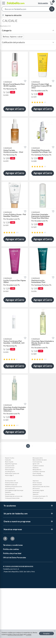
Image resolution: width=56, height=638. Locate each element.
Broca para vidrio (38, 458)
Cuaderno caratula (38, 465)
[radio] (32, 102)
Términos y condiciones (13, 545)
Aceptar (46, 633)
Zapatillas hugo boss (11, 463)
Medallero (8, 492)
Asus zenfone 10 (10, 488)
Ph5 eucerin (36, 488)
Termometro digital (38, 490)
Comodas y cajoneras (39, 471)
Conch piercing (37, 462)
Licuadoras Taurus (38, 498)
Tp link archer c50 (10, 480)
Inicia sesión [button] (43, 3)
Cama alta (8, 460)
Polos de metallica (38, 475)
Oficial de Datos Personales (14, 557)
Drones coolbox (9, 494)
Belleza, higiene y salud (13, 37)
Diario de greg (37, 473)
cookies (28, 634)
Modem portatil (37, 484)
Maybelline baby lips (11, 484)
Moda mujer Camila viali (12, 473)
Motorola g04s (9, 469)
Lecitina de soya (9, 467)
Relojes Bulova (37, 469)
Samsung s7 (36, 492)
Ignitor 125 (36, 463)
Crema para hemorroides (12, 498)
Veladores (35, 467)
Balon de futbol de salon (40, 460)
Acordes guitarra (10, 471)
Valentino (35, 494)
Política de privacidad (12, 553)
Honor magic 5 (9, 475)
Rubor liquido (9, 462)
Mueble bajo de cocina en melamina (14, 496)
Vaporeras (36, 480)
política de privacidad (15, 634)
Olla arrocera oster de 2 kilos (41, 486)
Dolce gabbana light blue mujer (14, 490)
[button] (28, 9)
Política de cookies (11, 549)
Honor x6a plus (37, 482)
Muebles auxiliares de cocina (13, 486)
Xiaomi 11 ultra (9, 458)
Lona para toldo (9, 465)
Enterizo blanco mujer (11, 482)
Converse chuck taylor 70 (40, 496)
